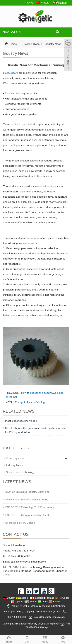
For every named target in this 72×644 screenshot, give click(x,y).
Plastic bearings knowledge (21, 420)
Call (27, 641)
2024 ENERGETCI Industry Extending (27, 491)
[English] (60, 2)
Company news (15, 458)
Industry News (52, 43)
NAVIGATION (12, 32)
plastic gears (10, 72)
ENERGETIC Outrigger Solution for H (27, 515)
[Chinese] (42, 2)
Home (13, 43)
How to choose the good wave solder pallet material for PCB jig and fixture (35, 430)
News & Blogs (31, 43)
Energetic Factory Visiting (30, 402)
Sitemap (43, 627)
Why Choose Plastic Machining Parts (26, 499)
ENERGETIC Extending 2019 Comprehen (29, 507)
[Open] (68, 55)
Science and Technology (20, 472)
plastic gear (20, 124)
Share (9, 641)
